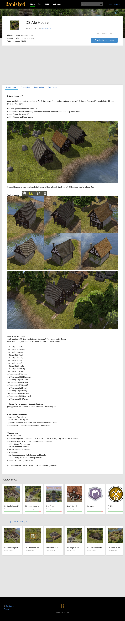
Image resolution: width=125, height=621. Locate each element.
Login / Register (114, 4)
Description (11, 87)
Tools (40, 4)
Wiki (47, 4)
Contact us (10, 606)
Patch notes (56, 4)
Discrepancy (46, 28)
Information (39, 87)
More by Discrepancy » (14, 521)
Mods (32, 4)
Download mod (104, 40)
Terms (6, 609)
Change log (25, 87)
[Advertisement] (62, 65)
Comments (52, 87)
